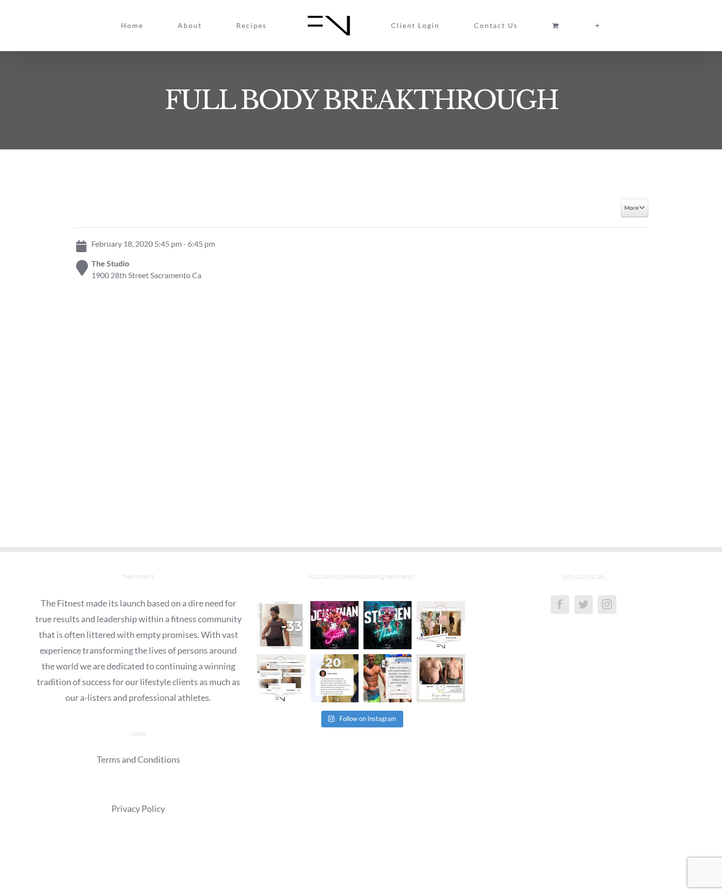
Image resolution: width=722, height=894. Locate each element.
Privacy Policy (138, 808)
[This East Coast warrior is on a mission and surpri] (281, 678)
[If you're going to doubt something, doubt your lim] (281, 625)
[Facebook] (560, 604)
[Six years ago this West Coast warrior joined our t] (387, 678)
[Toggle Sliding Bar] (514, 25)
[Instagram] (607, 604)
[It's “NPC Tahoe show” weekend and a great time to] (387, 625)
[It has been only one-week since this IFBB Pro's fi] (334, 625)
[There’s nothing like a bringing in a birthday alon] (441, 625)
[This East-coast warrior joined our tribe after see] (334, 678)
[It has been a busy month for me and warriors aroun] (441, 678)
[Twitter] (583, 604)
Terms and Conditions (138, 759)
